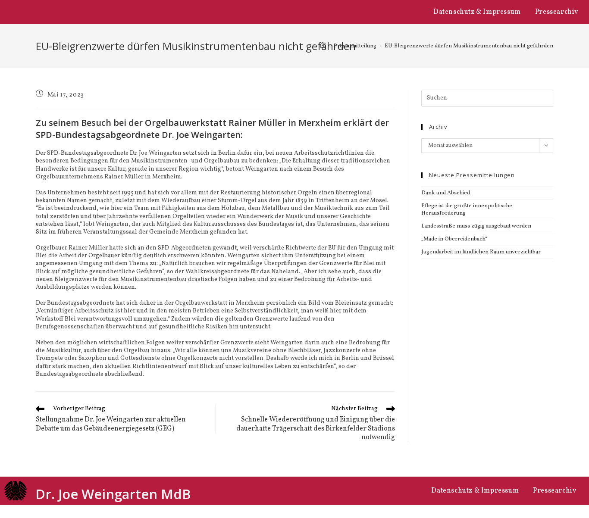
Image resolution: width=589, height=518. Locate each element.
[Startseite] (323, 46)
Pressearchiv (556, 12)
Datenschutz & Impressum (477, 12)
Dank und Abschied (445, 193)
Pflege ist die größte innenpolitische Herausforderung (466, 209)
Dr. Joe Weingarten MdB (113, 494)
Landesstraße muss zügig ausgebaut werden (476, 226)
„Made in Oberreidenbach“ (454, 239)
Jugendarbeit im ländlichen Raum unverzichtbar (481, 252)
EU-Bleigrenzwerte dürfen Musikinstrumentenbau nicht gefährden (469, 46)
